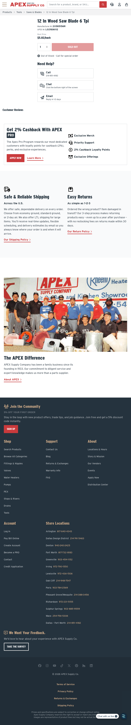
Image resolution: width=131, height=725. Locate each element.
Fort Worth (51, 552)
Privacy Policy (65, 691)
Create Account (12, 545)
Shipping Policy (65, 705)
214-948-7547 (63, 580)
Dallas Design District (57, 538)
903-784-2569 (60, 587)
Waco (48, 616)
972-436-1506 (65, 573)
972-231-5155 (66, 601)
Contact (8, 559)
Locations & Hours (97, 449)
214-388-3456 (81, 594)
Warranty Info (53, 470)
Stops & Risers (11, 498)
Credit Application (13, 566)
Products (7, 12)
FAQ (48, 477)
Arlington (51, 531)
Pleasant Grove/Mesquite (59, 594)
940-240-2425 (62, 545)
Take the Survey (16, 646)
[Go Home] (28, 4)
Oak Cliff (50, 580)
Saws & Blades (34, 12)
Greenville (51, 559)
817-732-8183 (65, 552)
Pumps (7, 484)
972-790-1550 (60, 566)
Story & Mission (96, 456)
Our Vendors (94, 463)
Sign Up (11, 429)
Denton (50, 545)
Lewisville (51, 573)
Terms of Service (66, 684)
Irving (49, 566)
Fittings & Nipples (13, 463)
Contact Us (52, 449)
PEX (6, 491)
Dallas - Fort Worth (56, 623)
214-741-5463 (77, 538)
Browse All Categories (15, 456)
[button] (127, 4)
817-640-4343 (64, 531)
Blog (48, 456)
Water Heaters (11, 477)
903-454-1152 (65, 559)
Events (91, 470)
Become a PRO (11, 552)
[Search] (103, 4)
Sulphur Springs (54, 609)
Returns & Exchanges (57, 463)
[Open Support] (112, 4)
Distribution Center (98, 484)
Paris (48, 587)
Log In (7, 531)
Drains (7, 505)
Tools (19, 12)
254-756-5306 (60, 616)
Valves (7, 470)
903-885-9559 (72, 609)
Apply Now (15, 158)
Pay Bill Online (11, 538)
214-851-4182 (74, 623)
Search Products (12, 449)
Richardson (52, 601)
